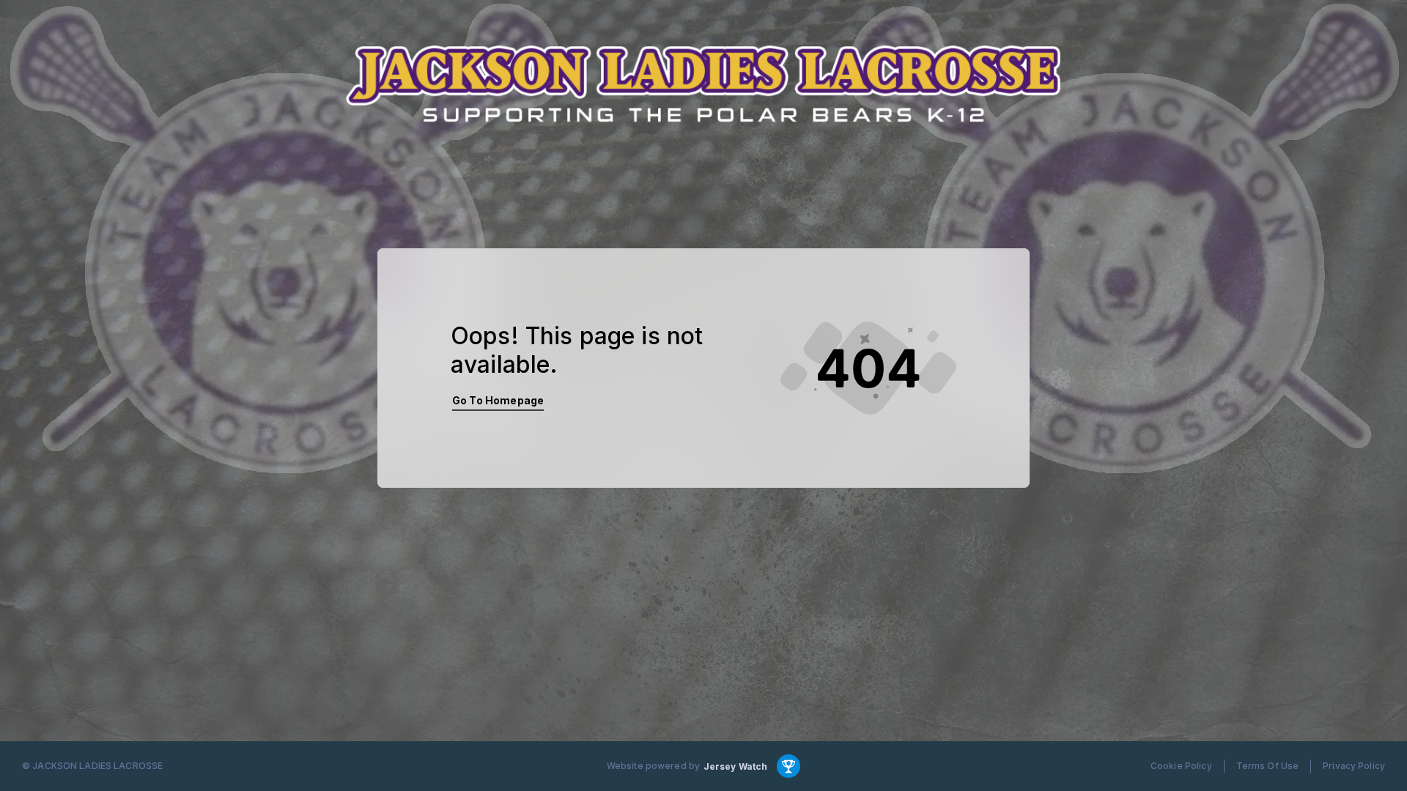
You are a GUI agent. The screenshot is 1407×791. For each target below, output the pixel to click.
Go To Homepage (498, 400)
